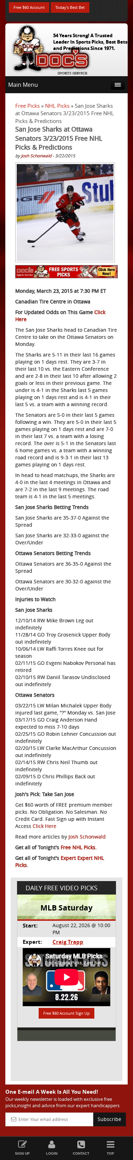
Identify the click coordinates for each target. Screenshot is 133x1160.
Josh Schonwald (36, 155)
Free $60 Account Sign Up (66, 1013)
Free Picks (27, 105)
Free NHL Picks (78, 847)
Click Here (44, 826)
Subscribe (109, 1119)
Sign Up (22, 1153)
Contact (81, 1153)
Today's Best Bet (70, 7)
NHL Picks (57, 105)
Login (51, 1153)
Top (110, 1153)
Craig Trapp (67, 942)
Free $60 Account (29, 7)
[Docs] (51, 48)
